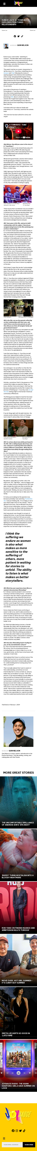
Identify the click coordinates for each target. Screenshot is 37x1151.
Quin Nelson (22, 45)
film (12, 97)
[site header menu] (4, 4)
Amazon (6, 73)
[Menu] (4, 1138)
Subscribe (29, 1145)
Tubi (13, 73)
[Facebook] (15, 36)
